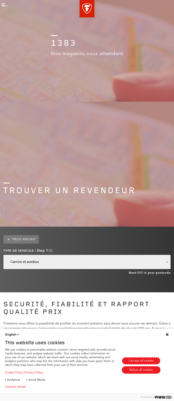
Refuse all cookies (141, 369)
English (10, 334)
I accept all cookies (141, 360)
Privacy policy (42, 386)
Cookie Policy (14, 372)
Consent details (15, 386)
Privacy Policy (34, 372)
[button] (87, 8)
